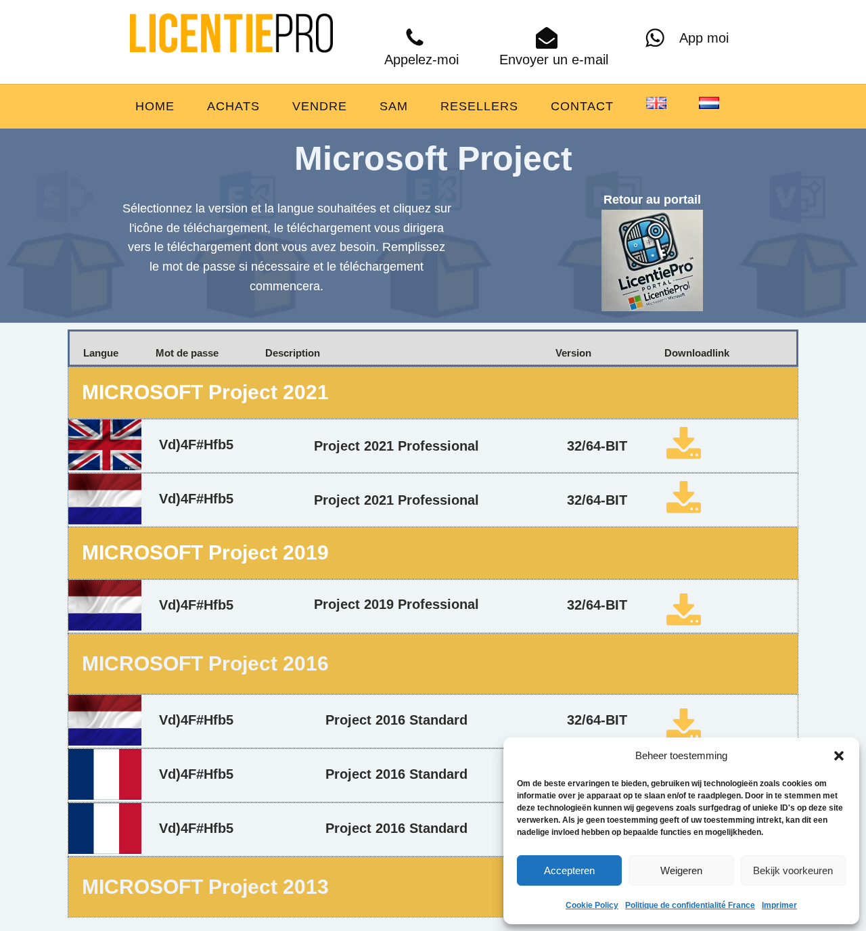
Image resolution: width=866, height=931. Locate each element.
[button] (839, 756)
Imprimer (779, 905)
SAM (394, 106)
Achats (233, 106)
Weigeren (681, 870)
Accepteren (569, 870)
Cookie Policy (592, 905)
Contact (582, 106)
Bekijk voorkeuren (793, 870)
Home (155, 106)
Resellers (479, 106)
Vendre (319, 106)
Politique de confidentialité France (690, 905)
